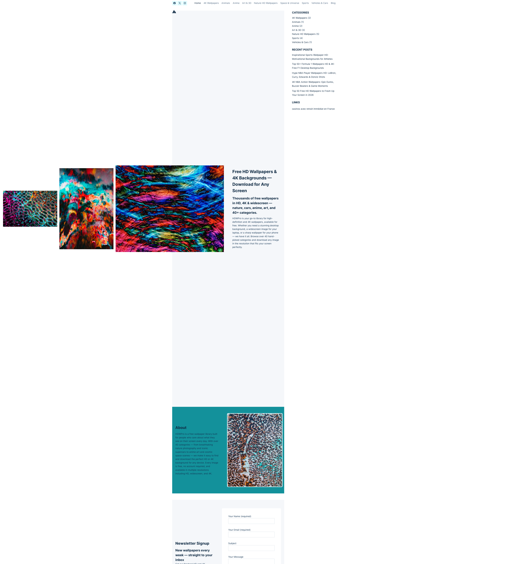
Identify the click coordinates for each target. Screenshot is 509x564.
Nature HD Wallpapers (266, 3)
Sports (305, 3)
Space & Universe (289, 3)
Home (197, 3)
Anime (236, 3)
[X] (179, 3)
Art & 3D (246, 3)
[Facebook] (174, 3)
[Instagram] (185, 3)
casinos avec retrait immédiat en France (313, 109)
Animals (225, 3)
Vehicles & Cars (319, 3)
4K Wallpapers (211, 3)
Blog (333, 3)
